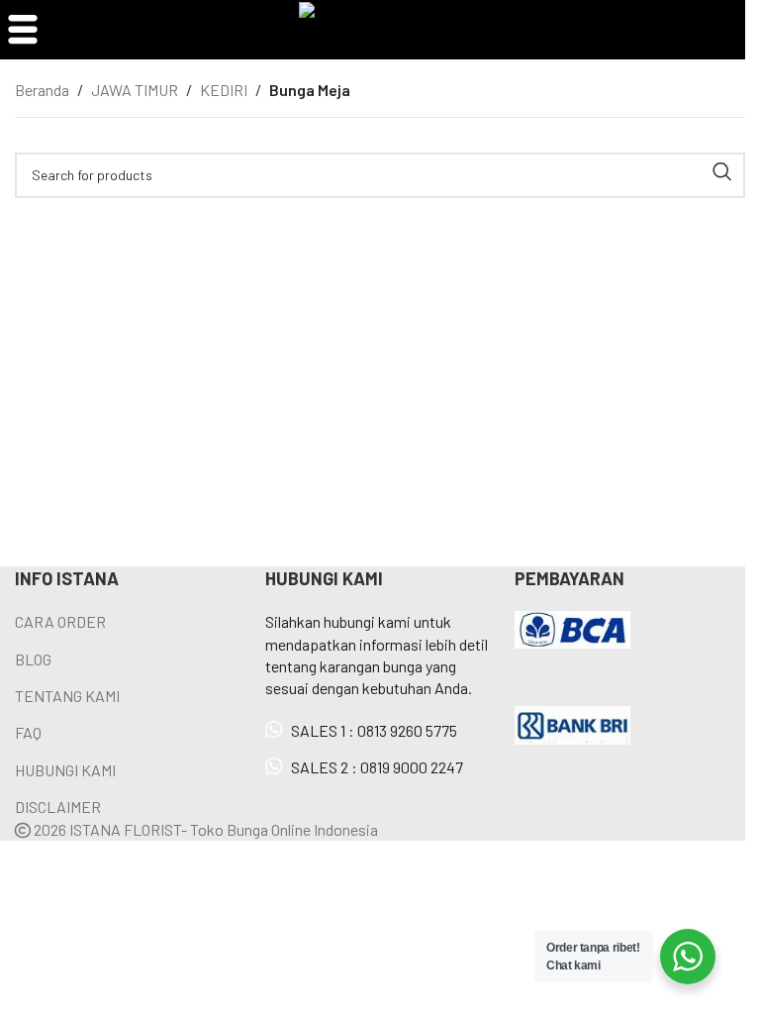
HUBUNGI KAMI (65, 769)
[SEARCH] (722, 171)
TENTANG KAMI (67, 695)
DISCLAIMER (58, 806)
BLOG (33, 659)
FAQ (28, 732)
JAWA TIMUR (134, 89)
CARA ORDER (60, 621)
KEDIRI (223, 89)
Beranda (42, 89)
